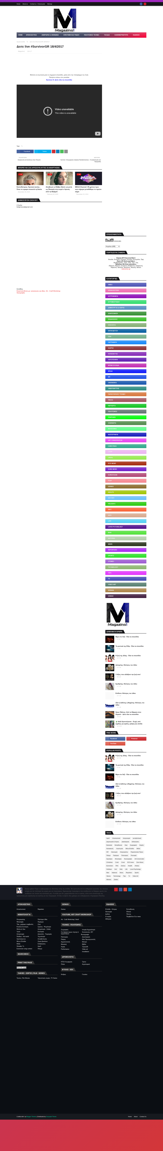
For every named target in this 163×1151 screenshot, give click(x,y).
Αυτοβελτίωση (42, 939)
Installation (85, 951)
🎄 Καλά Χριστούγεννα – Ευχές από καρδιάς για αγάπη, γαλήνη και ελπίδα (129, 723)
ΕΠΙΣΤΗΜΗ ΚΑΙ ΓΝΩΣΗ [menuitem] (71, 35)
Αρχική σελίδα (21, 42)
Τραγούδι (85, 947)
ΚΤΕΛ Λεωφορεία (66, 962)
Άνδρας (63, 974)
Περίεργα (112, 406)
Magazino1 (21, 51)
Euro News (112, 469)
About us (25, 4)
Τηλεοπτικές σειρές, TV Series (47, 978)
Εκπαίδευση (113, 331)
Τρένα (84, 962)
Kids (110, 515)
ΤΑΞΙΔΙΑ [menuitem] (107, 35)
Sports (111, 556)
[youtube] (115, 743)
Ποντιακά (112, 417)
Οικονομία (112, 383)
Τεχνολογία (41, 936)
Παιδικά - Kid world (23, 936)
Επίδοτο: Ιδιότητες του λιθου (126, 693)
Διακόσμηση (113, 313)
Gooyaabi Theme (51, 1116)
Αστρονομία (113, 296)
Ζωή (39, 924)
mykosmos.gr (126, 269)
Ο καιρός (108, 916)
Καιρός (111, 348)
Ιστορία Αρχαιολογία (88, 929)
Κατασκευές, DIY (87, 932)
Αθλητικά (108, 919)
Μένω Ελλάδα (113, 365)
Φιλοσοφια (112, 429)
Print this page (21, 967)
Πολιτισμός (112, 411)
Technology (113, 567)
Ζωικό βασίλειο (42, 941)
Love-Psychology (115, 527)
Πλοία (63, 964)
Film (110, 481)
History (111, 498)
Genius (111, 486)
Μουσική (64, 944)
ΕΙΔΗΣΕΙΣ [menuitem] (136, 35)
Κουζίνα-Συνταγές (22, 927)
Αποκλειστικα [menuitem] (31, 35)
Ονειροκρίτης (113, 388)
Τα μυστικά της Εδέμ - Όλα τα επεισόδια (129, 646)
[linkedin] (130, 889)
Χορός (63, 947)
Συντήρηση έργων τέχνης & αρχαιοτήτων (70, 933)
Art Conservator (115, 440)
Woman (111, 590)
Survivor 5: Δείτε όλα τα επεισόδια (59, 80)
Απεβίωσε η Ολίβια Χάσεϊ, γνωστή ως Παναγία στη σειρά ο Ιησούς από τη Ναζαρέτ (59, 189)
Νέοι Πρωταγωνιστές (88, 939)
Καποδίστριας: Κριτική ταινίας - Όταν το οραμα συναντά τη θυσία (29, 188)
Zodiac (111, 596)
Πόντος (128, 914)
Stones (111, 561)
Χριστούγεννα (21, 939)
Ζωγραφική (112, 342)
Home (18, 4)
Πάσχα (110, 400)
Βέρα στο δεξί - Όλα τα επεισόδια (127, 637)
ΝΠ (109, 377)
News (110, 544)
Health (111, 492)
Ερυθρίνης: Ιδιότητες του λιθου (126, 684)
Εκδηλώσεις (113, 319)
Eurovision (112, 475)
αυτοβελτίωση (113, 302)
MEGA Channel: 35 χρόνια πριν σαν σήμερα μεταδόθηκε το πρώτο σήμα (88, 189)
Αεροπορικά (86, 964)
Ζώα (109, 336)
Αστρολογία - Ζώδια (44, 929)
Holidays (111, 504)
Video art (85, 949)
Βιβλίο (84, 944)
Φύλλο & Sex (21, 929)
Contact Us (143, 1116)
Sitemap (49, 4)
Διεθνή (107, 914)
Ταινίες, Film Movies (23, 978)
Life (109, 521)
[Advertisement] (59, 272)
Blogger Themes (31, 1116)
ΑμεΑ (110, 285)
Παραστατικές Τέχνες (116, 394)
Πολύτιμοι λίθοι (42, 919)
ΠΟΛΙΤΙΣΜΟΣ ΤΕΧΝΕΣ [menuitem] (91, 35)
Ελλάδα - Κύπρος (111, 909)
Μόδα (110, 371)
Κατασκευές (113, 354)
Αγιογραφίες (21, 293)
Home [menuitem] (20, 35)
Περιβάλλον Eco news (133, 916)
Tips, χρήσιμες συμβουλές (25, 924)
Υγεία (18, 931)
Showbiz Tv (20, 946)
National (111, 538)
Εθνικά (128, 911)
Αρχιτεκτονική (65, 942)
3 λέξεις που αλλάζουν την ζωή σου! (128, 674)
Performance (65, 949)
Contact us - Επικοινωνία (37, 4)
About (135, 1116)
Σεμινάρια (112, 423)
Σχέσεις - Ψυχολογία (44, 927)
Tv (27, 42)
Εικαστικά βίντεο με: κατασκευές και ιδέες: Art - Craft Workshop (38, 291)
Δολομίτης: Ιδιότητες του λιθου (126, 665)
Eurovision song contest (24, 949)
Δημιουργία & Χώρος (116, 308)
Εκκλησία (112, 325)
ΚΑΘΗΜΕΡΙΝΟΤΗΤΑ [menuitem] (121, 35)
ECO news (112, 463)
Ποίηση (63, 939)
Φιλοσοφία (20, 922)
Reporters (112, 550)
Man (109, 532)
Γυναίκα (84, 974)
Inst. (110, 509)
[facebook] (141, 4)
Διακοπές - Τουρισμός (45, 934)
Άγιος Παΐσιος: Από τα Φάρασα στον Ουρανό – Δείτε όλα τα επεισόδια (128, 713)
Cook (110, 452)
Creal (110, 458)
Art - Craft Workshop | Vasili (70, 919)
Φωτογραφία (113, 434)
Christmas (112, 446)
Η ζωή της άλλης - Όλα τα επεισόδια (128, 655)
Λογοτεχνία (113, 359)
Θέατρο (84, 942)
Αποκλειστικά (113, 290)
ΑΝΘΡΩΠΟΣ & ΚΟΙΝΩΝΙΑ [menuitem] (50, 35)
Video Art (112, 584)
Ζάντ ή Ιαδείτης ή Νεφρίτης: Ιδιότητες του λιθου (130, 704)
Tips (109, 573)
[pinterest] (145, 4)
